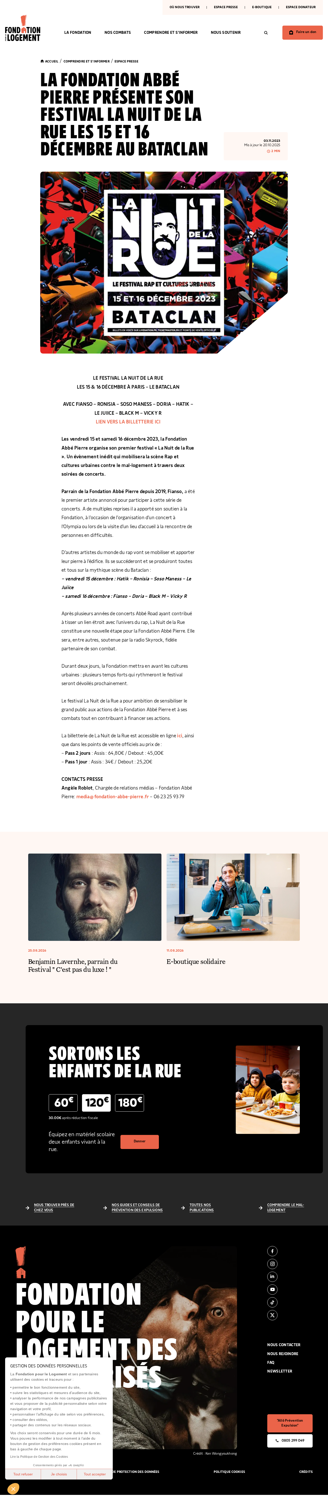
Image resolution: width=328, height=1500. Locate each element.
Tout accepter (95, 1474)
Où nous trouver (185, 7)
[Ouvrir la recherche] (266, 33)
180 (130, 1102)
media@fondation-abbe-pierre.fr (112, 796)
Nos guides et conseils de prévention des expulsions (137, 1207)
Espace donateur (301, 7)
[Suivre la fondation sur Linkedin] (290, 1277)
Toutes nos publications (202, 1207)
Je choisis (59, 1474)
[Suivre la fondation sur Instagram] (290, 1264)
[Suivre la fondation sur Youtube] (290, 1289)
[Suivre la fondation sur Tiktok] (290, 1302)
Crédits (306, 1472)
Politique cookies (229, 1472)
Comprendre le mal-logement (285, 1207)
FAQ (270, 1363)
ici (179, 735)
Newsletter (279, 1371)
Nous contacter (283, 1345)
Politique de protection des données (126, 1472)
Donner (140, 1141)
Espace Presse (226, 7)
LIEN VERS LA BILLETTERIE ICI (128, 422)
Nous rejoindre (282, 1354)
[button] (13, 1489)
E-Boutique (262, 7)
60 (64, 1102)
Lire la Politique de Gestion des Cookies (39, 1457)
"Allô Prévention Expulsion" (290, 1423)
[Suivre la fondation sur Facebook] (290, 1251)
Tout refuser (23, 1474)
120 (97, 1102)
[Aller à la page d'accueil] (28, 28)
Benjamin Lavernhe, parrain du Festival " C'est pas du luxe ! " (73, 965)
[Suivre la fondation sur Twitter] (290, 1315)
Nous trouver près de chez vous (54, 1207)
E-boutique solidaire (196, 961)
